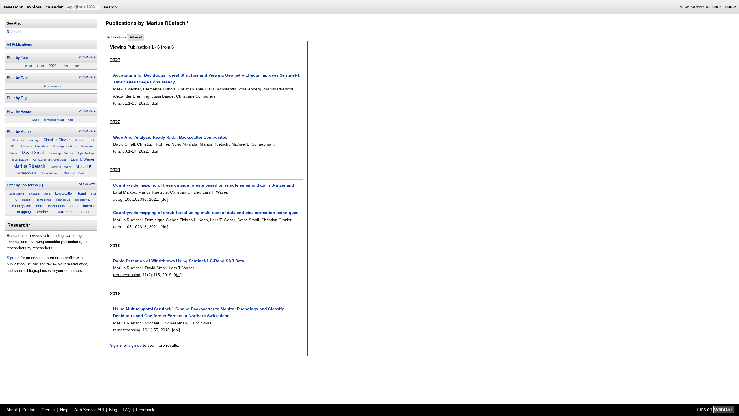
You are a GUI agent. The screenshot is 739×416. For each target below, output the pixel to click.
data (39, 206)
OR (80, 57)
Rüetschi (14, 32)
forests (88, 206)
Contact (29, 409)
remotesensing (54, 119)
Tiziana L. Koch (74, 173)
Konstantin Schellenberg (49, 159)
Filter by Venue (19, 111)
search (110, 7)
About (11, 409)
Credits (48, 409)
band (82, 193)
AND (85, 57)
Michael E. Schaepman (253, 144)
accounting (16, 193)
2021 (53, 66)
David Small (33, 152)
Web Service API (89, 409)
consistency (82, 199)
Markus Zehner (61, 166)
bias (93, 193)
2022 (65, 66)
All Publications (19, 44)
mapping (24, 212)
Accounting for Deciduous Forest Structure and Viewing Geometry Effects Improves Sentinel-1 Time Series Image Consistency (206, 78)
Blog (113, 409)
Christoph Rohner (64, 146)
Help (64, 409)
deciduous (56, 206)
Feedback (145, 409)
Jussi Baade (20, 159)
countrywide (21, 206)
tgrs (70, 119)
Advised (136, 37)
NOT (91, 57)
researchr (13, 7)
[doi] (154, 103)
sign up (135, 345)
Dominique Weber (61, 153)
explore (34, 7)
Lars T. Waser (82, 159)
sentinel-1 (44, 212)
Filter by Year (17, 58)
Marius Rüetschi (29, 166)
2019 (40, 66)
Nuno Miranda (50, 173)
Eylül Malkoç (86, 153)
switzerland (66, 212)
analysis (34, 193)
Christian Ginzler (57, 140)
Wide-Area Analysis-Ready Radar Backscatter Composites (170, 137)
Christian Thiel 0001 (196, 89)
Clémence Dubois (159, 89)
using (84, 212)
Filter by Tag (17, 98)
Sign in (716, 6)
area (47, 193)
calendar (54, 7)
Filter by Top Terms (22, 185)
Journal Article (53, 86)
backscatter (64, 193)
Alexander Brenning (25, 140)
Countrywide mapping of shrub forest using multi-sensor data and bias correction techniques (205, 212)
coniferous (63, 199)
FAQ (127, 409)
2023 (77, 66)
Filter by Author (19, 131)
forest (74, 206)
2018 (28, 66)
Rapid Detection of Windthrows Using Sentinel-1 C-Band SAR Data (178, 261)
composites (43, 199)
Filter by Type (18, 77)
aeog (35, 119)
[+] (41, 185)
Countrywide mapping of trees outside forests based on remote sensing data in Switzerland (203, 185)
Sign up (730, 6)
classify (26, 199)
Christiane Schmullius (34, 146)
